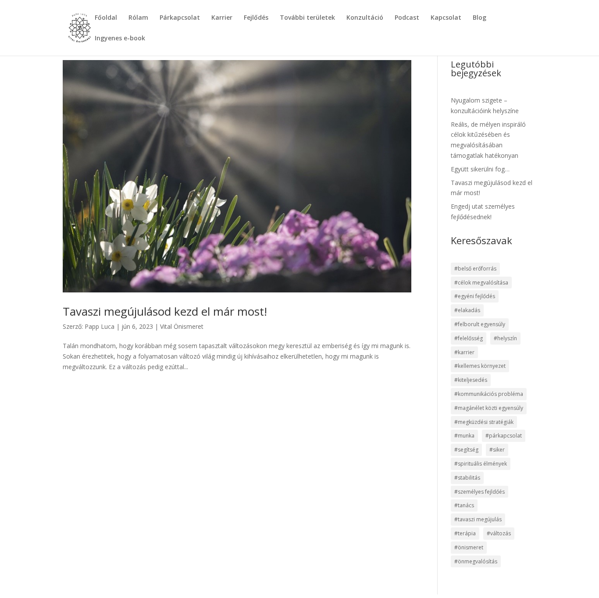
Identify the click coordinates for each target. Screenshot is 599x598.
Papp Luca (99, 326)
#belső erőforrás (475, 268)
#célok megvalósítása (481, 282)
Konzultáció (364, 17)
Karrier (221, 17)
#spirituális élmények (480, 463)
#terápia (465, 533)
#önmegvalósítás (475, 561)
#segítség (466, 449)
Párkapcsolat (180, 17)
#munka (464, 435)
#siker (497, 449)
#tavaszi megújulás (478, 519)
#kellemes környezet (480, 366)
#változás (499, 533)
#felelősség (468, 338)
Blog (479, 17)
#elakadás (467, 310)
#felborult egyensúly (479, 324)
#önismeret (468, 547)
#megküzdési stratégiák (483, 422)
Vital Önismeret (181, 326)
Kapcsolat (446, 17)
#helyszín (505, 338)
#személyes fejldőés (479, 491)
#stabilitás (467, 477)
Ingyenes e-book (120, 38)
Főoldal (106, 17)
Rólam (138, 17)
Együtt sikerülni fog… (480, 169)
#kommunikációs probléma (488, 394)
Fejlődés (256, 17)
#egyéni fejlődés (474, 296)
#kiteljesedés (470, 380)
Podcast (407, 17)
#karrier (464, 352)
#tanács (464, 505)
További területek (307, 17)
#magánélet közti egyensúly (488, 408)
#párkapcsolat (503, 435)
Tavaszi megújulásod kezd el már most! (165, 311)
